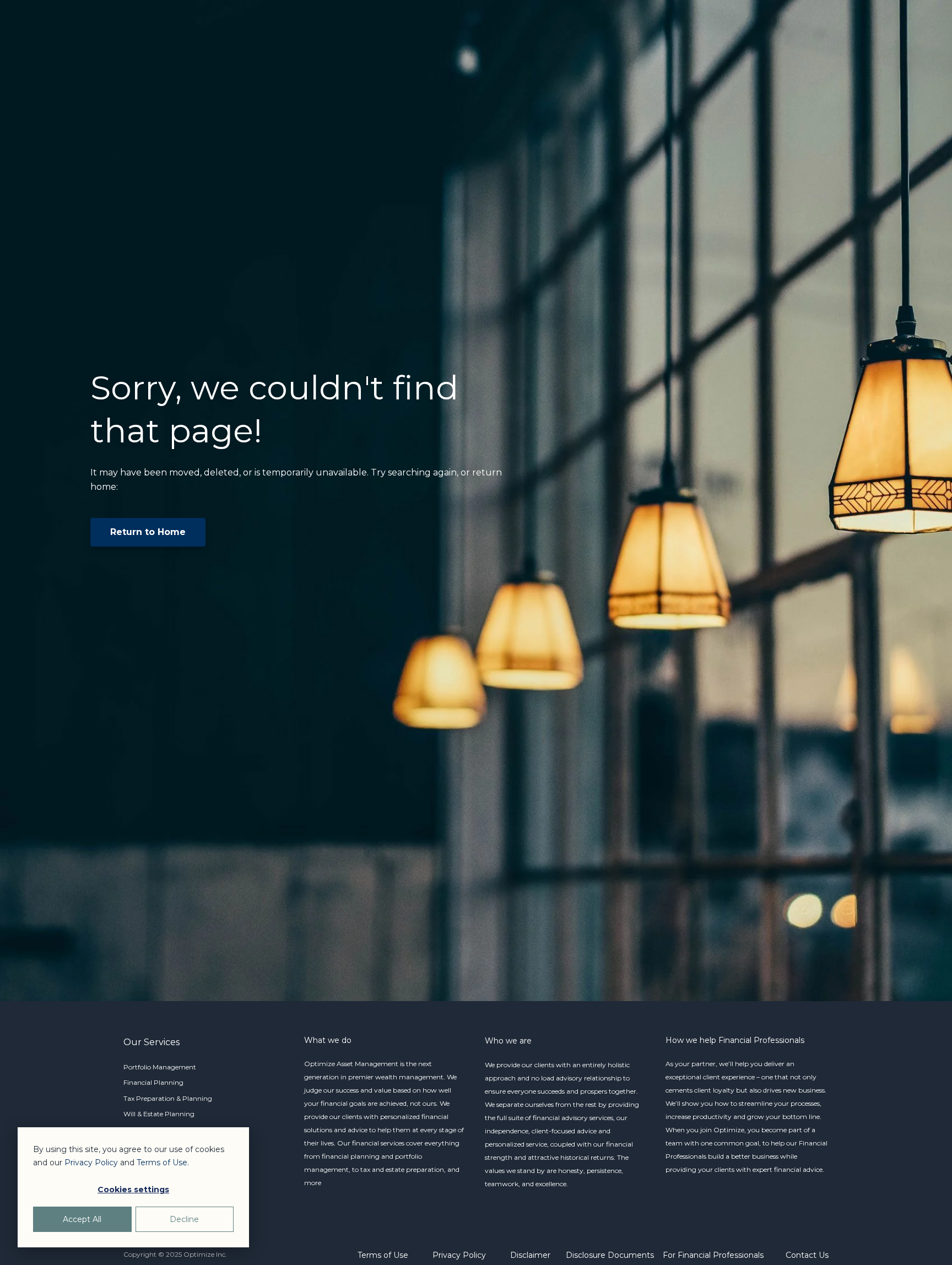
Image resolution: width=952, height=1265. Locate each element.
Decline (184, 1219)
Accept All (82, 1219)
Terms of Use (383, 1255)
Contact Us (807, 1255)
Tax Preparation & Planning (167, 1098)
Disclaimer (530, 1255)
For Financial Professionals (713, 1255)
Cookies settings (133, 1189)
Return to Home (148, 532)
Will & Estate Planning (158, 1114)
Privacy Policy (459, 1255)
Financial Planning (153, 1082)
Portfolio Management (159, 1067)
